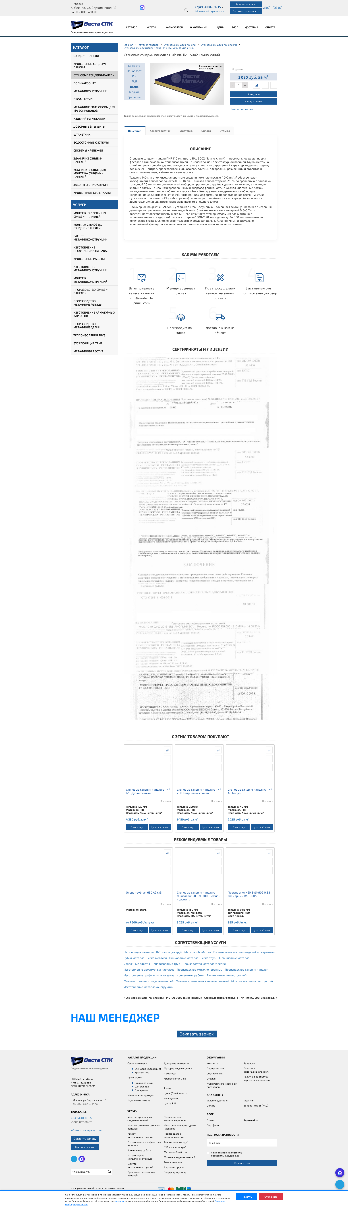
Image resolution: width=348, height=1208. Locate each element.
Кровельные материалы (92, 192)
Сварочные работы (137, 963)
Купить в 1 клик (160, 827)
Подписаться (242, 1163)
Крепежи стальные (175, 1078)
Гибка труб (208, 958)
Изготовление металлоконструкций (90, 268)
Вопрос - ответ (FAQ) (255, 1105)
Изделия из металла (89, 118)
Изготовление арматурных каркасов (94, 314)
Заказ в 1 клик (253, 101)
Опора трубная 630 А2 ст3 (144, 892)
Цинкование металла (183, 958)
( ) (280, 8)
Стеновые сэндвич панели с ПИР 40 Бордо (250, 791)
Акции (167, 1088)
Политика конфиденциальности (256, 1070)
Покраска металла (175, 1172)
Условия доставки (217, 1100)
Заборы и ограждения (90, 184)
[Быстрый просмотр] (265, 85)
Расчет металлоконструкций (90, 237)
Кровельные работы (89, 258)
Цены (220, 27)
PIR (134, 76)
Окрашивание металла (233, 958)
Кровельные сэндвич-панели (90, 65)
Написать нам (84, 1147)
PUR (134, 81)
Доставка (251, 27)
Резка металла (173, 1162)
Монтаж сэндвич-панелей (179, 1157)
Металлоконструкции (90, 91)
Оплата (270, 27)
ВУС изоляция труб (87, 343)
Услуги (151, 27)
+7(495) (208, 7)
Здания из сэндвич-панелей (88, 160)
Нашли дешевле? (241, 109)
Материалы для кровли (178, 1068)
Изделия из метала (138, 1100)
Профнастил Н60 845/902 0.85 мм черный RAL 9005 (249, 894)
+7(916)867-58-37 (81, 1122)
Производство (215, 1068)
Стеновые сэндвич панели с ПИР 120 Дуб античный (148, 791)
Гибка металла (157, 958)
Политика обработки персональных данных (256, 1078)
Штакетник (81, 134)
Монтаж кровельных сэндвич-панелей (89, 214)
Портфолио (213, 1125)
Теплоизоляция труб (89, 335)
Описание (134, 130)
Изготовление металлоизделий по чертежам (244, 952)
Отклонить (270, 1196)
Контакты (212, 1063)
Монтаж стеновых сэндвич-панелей (87, 226)
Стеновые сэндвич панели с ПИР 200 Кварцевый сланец (199, 791)
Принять (247, 1196)
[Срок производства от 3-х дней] (187, 83)
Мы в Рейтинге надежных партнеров (222, 1085)
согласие (119, 1201)
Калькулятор (174, 27)
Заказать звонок (246, 4)
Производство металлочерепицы (87, 302)
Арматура (170, 1073)
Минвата (134, 65)
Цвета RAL (170, 1103)
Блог (234, 27)
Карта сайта (250, 1120)
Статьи (211, 1120)
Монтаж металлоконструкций (90, 279)
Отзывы (225, 130)
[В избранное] (273, 85)
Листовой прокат (174, 1167)
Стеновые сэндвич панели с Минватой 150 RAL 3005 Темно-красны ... (198, 896)
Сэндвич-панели (86, 55)
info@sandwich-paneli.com (209, 11)
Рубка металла (134, 958)
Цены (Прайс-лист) (175, 1093)
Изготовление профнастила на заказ (90, 249)
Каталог (131, 27)
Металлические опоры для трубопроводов (94, 108)
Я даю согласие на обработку (226, 1154)
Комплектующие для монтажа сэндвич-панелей (89, 173)
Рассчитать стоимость (246, 11)
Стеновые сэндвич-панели (94, 75)
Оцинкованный (144, 1082)
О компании (199, 27)
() (268, 8)
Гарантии (248, 1100)
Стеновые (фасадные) (148, 1068)
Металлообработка (88, 351)
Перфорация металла (139, 952)
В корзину (254, 94)
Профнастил (83, 99)
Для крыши (141, 1090)
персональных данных (225, 1155)
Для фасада (142, 1086)
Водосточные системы (91, 142)
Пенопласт (134, 70)
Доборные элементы (89, 126)
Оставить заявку (84, 1138)
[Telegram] (339, 1184)
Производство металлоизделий (86, 325)
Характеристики (160, 130)
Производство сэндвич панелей (91, 291)
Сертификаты (215, 1073)
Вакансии (249, 1063)
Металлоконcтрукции (140, 1095)
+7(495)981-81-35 (81, 1117)
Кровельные (142, 1072)
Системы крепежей (88, 150)
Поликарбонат (84, 83)
